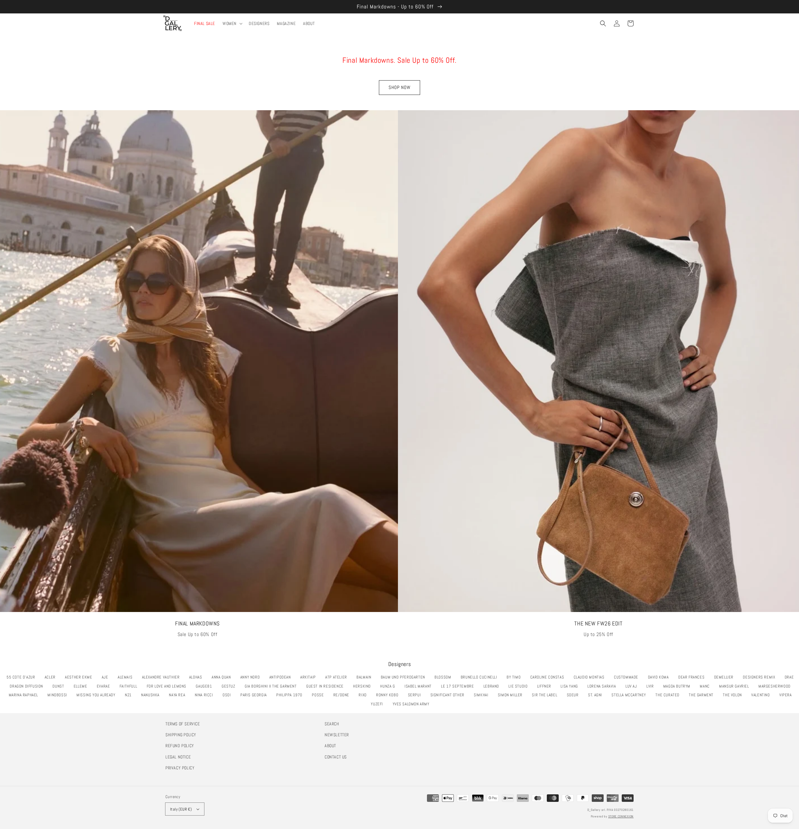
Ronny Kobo (389, 695)
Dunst (59, 686)
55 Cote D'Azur (22, 677)
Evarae (105, 686)
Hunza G (389, 686)
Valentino (762, 695)
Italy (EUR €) (181, 809)
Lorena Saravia (603, 686)
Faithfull (130, 686)
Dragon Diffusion (28, 686)
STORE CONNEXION (621, 816)
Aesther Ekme (80, 677)
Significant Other (449, 695)
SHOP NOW (399, 87)
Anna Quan (223, 677)
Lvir (651, 686)
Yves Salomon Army (413, 704)
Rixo (364, 695)
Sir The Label (546, 695)
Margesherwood (776, 686)
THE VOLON (734, 695)
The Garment (703, 695)
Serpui (416, 695)
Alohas (197, 677)
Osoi (228, 695)
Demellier (725, 677)
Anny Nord (251, 677)
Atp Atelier (337, 677)
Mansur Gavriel (735, 686)
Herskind (363, 686)
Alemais (127, 677)
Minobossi (58, 695)
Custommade (628, 677)
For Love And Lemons (168, 686)
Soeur (574, 695)
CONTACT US (336, 757)
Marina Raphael (25, 695)
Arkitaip (309, 677)
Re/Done (343, 695)
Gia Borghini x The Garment (272, 686)
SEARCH (332, 724)
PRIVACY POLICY (179, 768)
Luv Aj (632, 686)
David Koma (660, 677)
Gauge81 (205, 686)
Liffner (546, 686)
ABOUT (330, 745)
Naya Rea (179, 695)
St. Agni (596, 695)
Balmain (365, 677)
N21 (130, 695)
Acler (52, 677)
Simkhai (483, 695)
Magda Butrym (678, 686)
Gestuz (230, 686)
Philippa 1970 (291, 695)
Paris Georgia (255, 695)
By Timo (515, 677)
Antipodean (281, 677)
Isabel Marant (419, 686)
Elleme (82, 686)
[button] (603, 23)
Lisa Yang (571, 686)
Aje (107, 677)
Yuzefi (378, 704)
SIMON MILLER (512, 695)
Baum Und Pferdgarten (405, 677)
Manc (706, 686)
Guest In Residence (326, 686)
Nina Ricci (206, 695)
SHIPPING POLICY (180, 735)
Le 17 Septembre (459, 686)
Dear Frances (693, 677)
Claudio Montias (591, 677)
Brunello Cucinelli (481, 677)
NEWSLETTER (337, 735)
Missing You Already (97, 695)
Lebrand (492, 686)
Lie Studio (519, 686)
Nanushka (152, 695)
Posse (319, 695)
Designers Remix (760, 677)
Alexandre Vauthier (162, 677)
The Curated (669, 695)
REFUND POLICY (179, 745)
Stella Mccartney (630, 695)
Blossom (444, 677)
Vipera (787, 695)
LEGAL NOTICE (178, 757)
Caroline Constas (548, 677)
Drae (791, 677)
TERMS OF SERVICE (182, 724)
